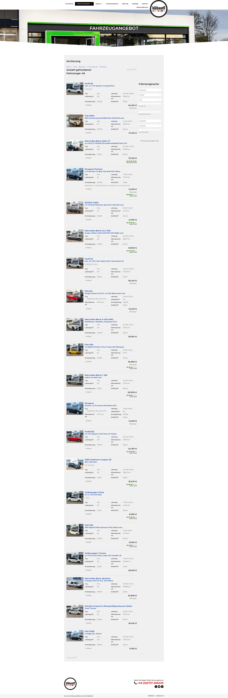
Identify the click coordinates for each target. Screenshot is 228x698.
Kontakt (145, 4)
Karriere (135, 4)
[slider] (140, 104)
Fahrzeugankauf (112, 4)
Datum (69, 67)
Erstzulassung (92, 67)
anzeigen (89, 105)
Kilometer (82, 67)
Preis (75, 67)
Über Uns (125, 4)
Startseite (69, 4)
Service (98, 4)
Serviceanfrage (142, 7)
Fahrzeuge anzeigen (149, 141)
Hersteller (103, 67)
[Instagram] (162, 686)
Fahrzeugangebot (83, 4)
